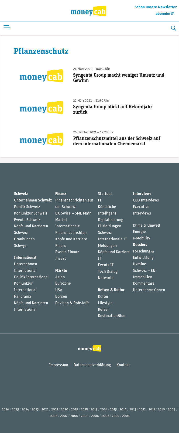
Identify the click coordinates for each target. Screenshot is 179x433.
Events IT (106, 265)
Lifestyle (105, 303)
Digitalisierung (110, 220)
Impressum (58, 365)
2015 (113, 409)
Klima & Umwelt (146, 226)
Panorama (22, 297)
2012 (142, 409)
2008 (53, 416)
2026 (5, 409)
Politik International (31, 277)
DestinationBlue (111, 316)
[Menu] (7, 28)
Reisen (104, 310)
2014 (123, 409)
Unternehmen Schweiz (33, 200)
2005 (84, 416)
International (25, 258)
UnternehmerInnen (149, 290)
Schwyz (20, 246)
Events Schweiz (27, 220)
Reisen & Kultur (111, 290)
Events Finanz (67, 252)
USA (58, 290)
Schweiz (21, 194)
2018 (84, 409)
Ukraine (139, 264)
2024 (25, 409)
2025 (15, 409)
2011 (151, 409)
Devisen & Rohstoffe (72, 303)
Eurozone (63, 284)
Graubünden (24, 239)
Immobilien (142, 277)
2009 (172, 409)
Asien (60, 277)
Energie (139, 232)
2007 (64, 416)
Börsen (61, 297)
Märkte (61, 271)
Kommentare (144, 284)
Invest (60, 259)
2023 (35, 409)
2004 (95, 416)
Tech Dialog (108, 272)
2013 (132, 409)
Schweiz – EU (144, 271)
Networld (106, 278)
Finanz (60, 194)
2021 (54, 409)
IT (100, 200)
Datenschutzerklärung (92, 365)
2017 (94, 409)
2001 (125, 416)
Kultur (103, 297)
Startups (105, 194)
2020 (64, 409)
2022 (44, 409)
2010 (161, 409)
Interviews (142, 194)
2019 (74, 409)
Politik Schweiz (27, 207)
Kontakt (123, 365)
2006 (74, 416)
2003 (105, 416)
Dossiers (140, 245)
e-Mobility (141, 238)
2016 (103, 409)
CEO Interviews (146, 200)
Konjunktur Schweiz (30, 213)
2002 (115, 416)
